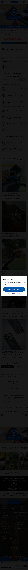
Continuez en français (14, 293)
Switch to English (14, 289)
